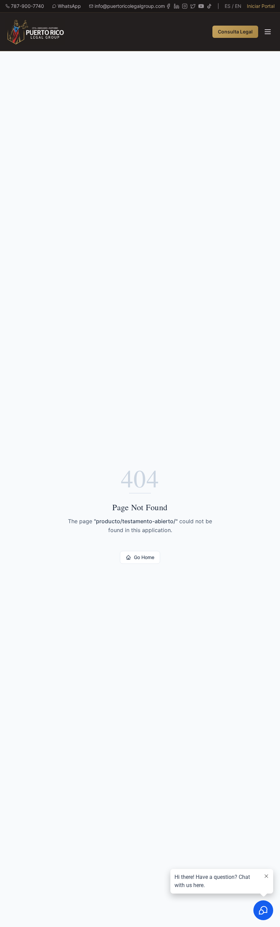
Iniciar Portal (261, 6)
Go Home (144, 557)
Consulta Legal (235, 31)
